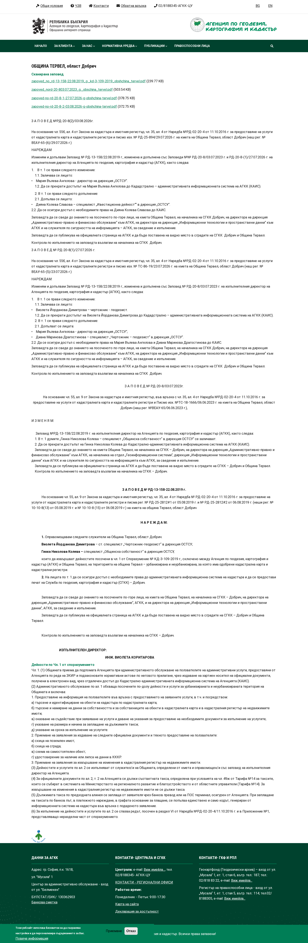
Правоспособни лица (192, 46)
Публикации (154, 46)
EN (270, 6)
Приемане (114, 931)
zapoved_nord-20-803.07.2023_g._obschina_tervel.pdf (72, 90)
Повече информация (32, 938)
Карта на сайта (127, 904)
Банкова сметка (44, 902)
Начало (41, 46)
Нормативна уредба (118, 46)
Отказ (131, 931)
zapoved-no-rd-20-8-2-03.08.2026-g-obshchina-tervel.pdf (74, 107)
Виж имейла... (154, 870)
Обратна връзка (133, 6)
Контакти (101, 6)
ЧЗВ (78, 6)
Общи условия (51, 6)
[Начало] (75, 26)
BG (258, 6)
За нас (87, 46)
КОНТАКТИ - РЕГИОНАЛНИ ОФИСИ (144, 882)
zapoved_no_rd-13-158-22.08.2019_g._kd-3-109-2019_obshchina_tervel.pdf (88, 81)
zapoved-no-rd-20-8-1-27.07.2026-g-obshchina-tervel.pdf (74, 98)
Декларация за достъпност (137, 911)
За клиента (63, 46)
